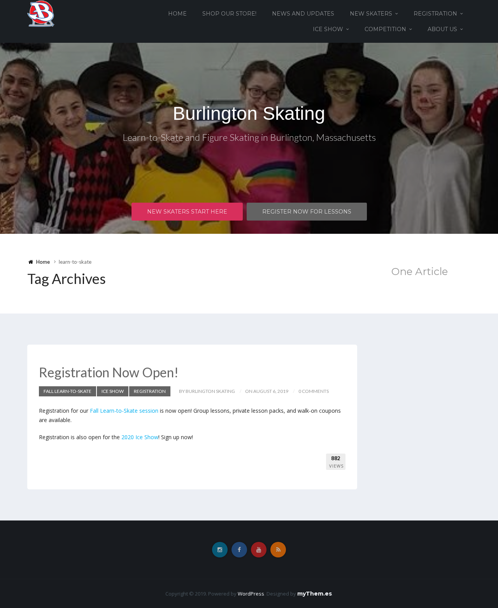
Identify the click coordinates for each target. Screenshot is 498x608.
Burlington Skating (249, 113)
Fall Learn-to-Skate (67, 391)
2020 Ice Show (139, 437)
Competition (385, 29)
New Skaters (371, 13)
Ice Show (328, 29)
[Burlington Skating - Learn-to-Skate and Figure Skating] (40, 13)
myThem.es (314, 593)
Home (177, 13)
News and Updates (303, 13)
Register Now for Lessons (306, 211)
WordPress (251, 593)
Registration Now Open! (109, 372)
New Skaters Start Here (187, 211)
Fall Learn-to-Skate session (124, 410)
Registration (435, 13)
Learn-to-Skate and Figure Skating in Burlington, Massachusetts (249, 137)
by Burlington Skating (207, 391)
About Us (442, 29)
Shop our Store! (229, 13)
